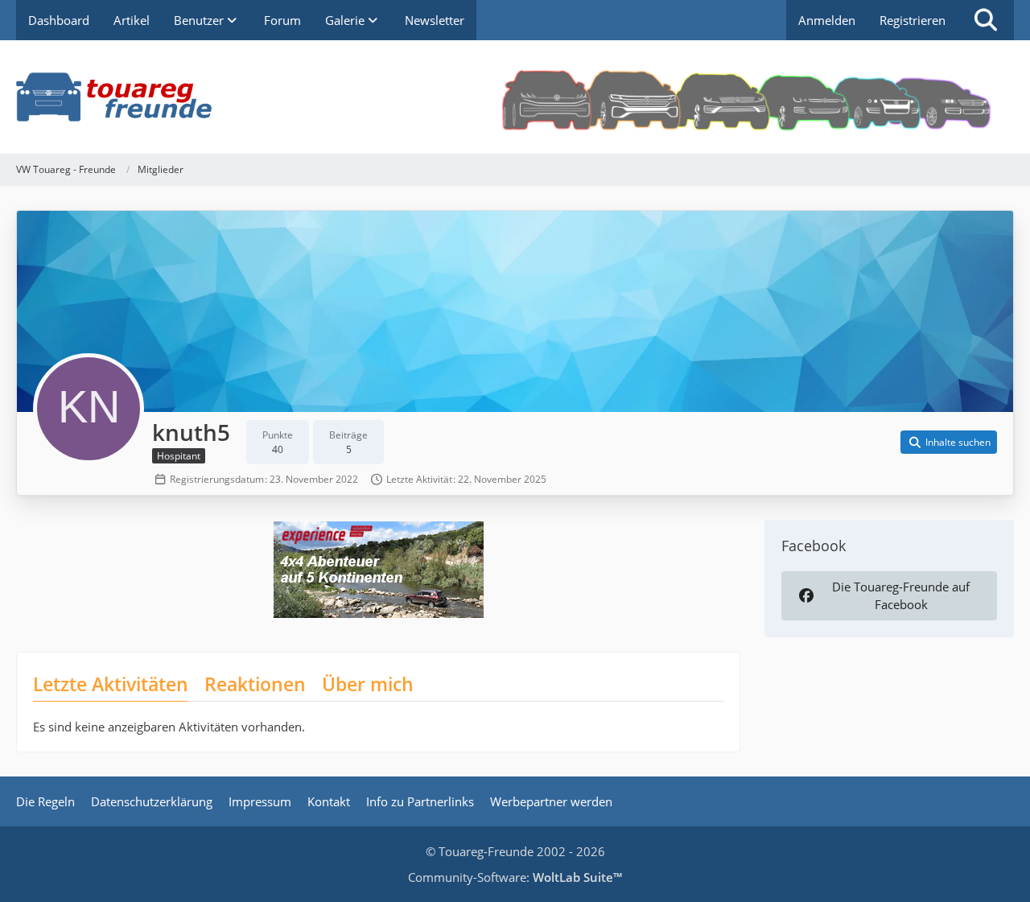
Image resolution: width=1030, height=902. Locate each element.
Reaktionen (255, 684)
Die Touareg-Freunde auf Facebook (901, 595)
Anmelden (826, 20)
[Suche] (986, 20)
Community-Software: (515, 877)
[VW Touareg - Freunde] (515, 97)
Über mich (368, 684)
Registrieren (913, 20)
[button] (948, 442)
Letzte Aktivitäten (110, 684)
